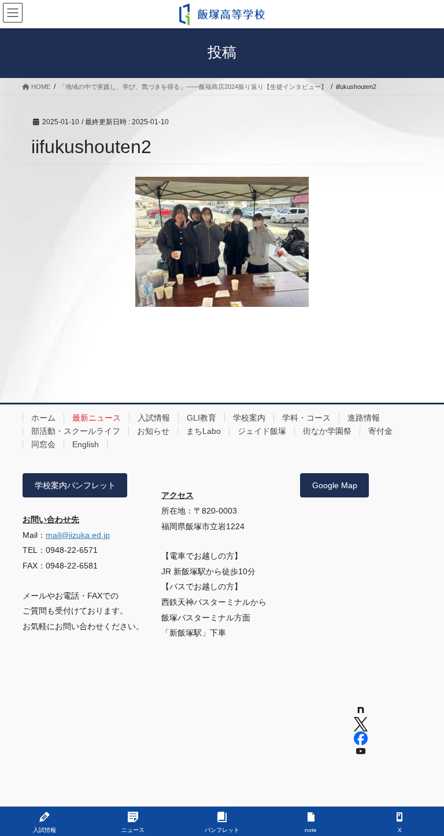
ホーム (43, 417)
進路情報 (363, 417)
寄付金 (380, 431)
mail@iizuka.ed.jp (78, 535)
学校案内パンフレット (75, 485)
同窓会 (43, 444)
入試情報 (154, 417)
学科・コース (306, 417)
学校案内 (249, 417)
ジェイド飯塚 (262, 431)
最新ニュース (96, 417)
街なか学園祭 (327, 431)
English (85, 444)
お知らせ (153, 431)
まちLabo (203, 431)
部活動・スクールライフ (75, 431)
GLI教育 (201, 417)
